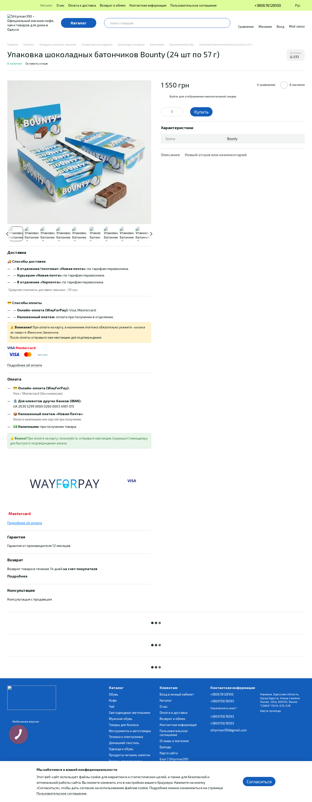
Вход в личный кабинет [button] (177, 694)
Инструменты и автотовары (130, 731)
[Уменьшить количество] (164, 111)
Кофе (113, 700)
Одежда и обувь (121, 749)
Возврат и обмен (113, 5)
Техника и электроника (126, 737)
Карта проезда (270, 710)
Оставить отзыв (37, 63)
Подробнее (17, 576)
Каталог (46, 5)
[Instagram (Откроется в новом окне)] (9, 5)
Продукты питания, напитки (129, 755)
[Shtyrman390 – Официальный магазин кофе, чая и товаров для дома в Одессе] (31, 697)
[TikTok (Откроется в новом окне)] (15, 5)
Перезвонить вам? (223, 708)
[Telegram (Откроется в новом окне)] (27, 5)
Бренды (165, 747)
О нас (60, 5)
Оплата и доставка (82, 5)
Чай (111, 706)
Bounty (232, 138)
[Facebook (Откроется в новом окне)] (21, 5)
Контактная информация (147, 5)
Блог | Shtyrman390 (174, 759)
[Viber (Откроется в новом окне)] (33, 5)
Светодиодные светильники (129, 713)
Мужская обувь (120, 719)
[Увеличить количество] (179, 111)
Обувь (113, 694)
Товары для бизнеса (124, 725)
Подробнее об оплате (24, 365)
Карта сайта (169, 753)
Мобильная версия (25, 721)
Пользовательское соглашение (193, 5)
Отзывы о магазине (174, 741)
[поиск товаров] (225, 23)
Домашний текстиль (124, 743)
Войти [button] (174, 96)
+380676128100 (267, 5)
